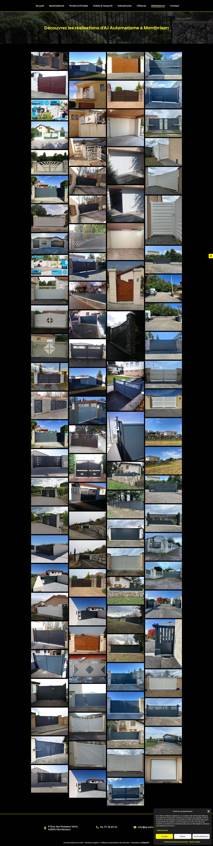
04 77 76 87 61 (108, 827)
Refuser (183, 836)
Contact (174, 5)
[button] (208, 811)
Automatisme (56, 5)
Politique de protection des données (176, 842)
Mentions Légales (92, 843)
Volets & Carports (102, 5)
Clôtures (141, 5)
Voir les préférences (201, 836)
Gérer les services (162, 830)
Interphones (125, 5)
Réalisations (158, 5)
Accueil (40, 5)
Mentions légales (194, 842)
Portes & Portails (78, 5)
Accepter (164, 836)
